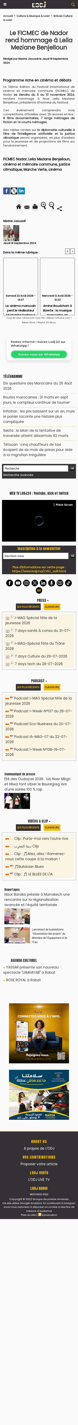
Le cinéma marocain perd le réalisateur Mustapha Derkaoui (21, 308)
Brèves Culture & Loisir (58, 317)
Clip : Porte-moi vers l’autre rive (41, 928)
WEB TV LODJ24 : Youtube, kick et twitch (39, 583)
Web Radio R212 (39, 1400)
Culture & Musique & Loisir (33, 16)
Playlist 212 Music (47, 322)
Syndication (49, 1421)
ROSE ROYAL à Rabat (23, 1069)
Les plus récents (28, 696)
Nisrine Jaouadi (28, 59)
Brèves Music (29, 322)
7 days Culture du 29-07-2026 (41, 746)
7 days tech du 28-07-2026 (39, 753)
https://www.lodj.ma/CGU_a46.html (39, 661)
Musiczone (28, 317)
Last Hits (40, 317)
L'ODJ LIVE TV (39, 1385)
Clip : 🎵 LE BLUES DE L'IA (33, 963)
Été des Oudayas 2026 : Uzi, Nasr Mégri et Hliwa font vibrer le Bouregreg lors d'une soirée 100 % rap (37, 873)
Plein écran (64, 594)
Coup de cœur (14, 317)
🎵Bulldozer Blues (29, 956)
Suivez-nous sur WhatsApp (39, 354)
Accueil (8, 16)
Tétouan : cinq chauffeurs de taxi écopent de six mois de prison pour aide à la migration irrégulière (38, 449)
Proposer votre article (39, 1370)
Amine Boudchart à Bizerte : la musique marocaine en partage (57, 308)
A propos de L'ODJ (39, 1354)
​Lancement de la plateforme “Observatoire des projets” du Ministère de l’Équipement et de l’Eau (49, 1025)
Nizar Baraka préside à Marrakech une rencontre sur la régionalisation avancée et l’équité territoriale (37, 989)
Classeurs (52, 696)
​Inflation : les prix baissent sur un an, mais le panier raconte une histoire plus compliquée (39, 416)
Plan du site (28, 1421)
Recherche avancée (18, 475)
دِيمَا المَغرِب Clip (26, 935)
